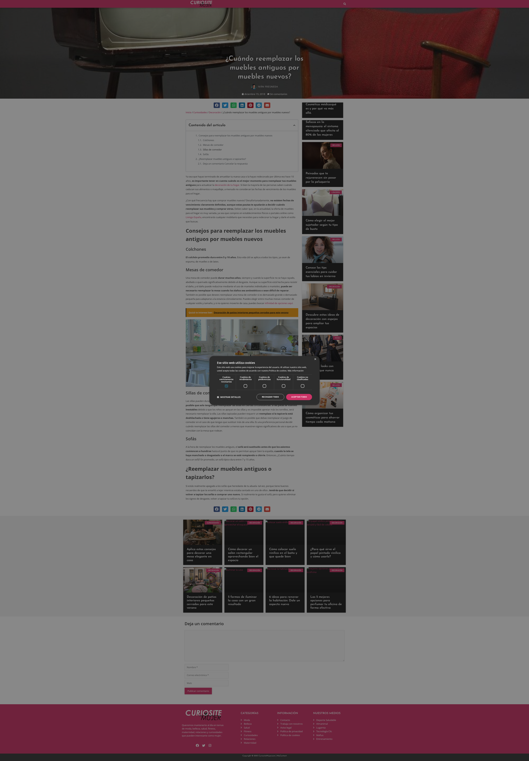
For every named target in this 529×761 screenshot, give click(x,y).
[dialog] (264, 380)
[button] (229, 397)
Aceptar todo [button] (299, 397)
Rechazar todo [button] (270, 397)
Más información (296, 370)
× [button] (315, 359)
